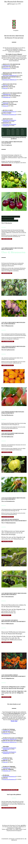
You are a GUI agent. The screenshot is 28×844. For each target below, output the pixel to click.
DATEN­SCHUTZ (20, 838)
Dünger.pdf (5, 103)
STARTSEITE (5, 838)
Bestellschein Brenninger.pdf (9, 111)
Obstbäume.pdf (6, 65)
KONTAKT (12, 838)
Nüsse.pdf (5, 85)
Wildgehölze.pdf (6, 94)
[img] (14, 10)
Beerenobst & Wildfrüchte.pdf (10, 75)
